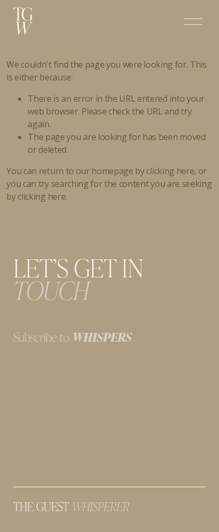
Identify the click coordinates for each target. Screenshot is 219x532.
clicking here (170, 171)
